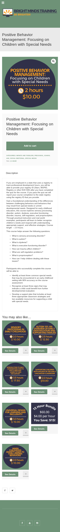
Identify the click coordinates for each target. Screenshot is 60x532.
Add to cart (30, 145)
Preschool (38, 155)
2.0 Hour (13, 161)
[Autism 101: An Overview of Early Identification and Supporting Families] (44, 333)
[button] (53, 61)
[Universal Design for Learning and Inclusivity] (15, 415)
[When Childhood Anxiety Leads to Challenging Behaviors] (15, 457)
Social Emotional (17, 158)
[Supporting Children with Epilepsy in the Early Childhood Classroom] (44, 374)
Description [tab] (12, 173)
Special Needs (31, 158)
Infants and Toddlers (25, 155)
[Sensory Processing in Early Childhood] (15, 333)
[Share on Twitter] (12, 490)
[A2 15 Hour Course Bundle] (44, 413)
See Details (10, 351)
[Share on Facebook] (5, 490)
